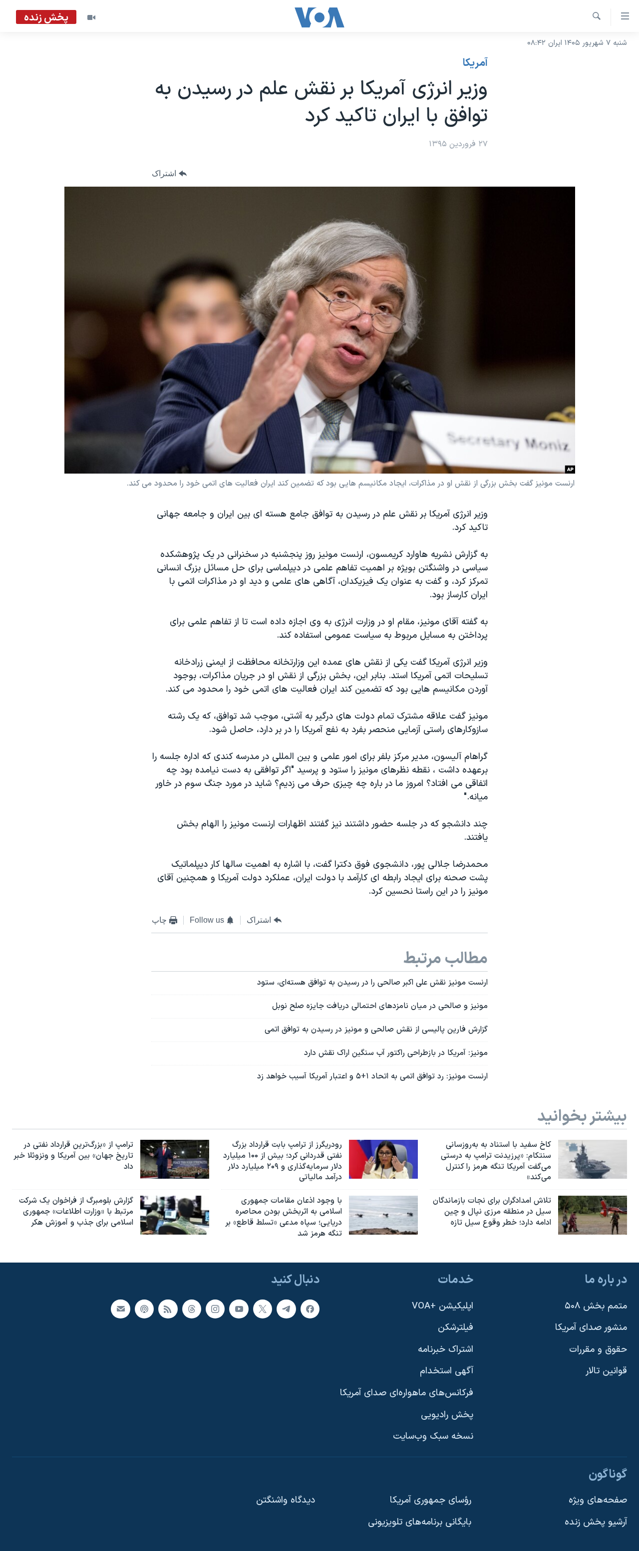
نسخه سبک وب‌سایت (433, 1436)
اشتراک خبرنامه (445, 1349)
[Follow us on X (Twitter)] (262, 1308)
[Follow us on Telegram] (286, 1308)
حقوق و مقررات (598, 1349)
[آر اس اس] (167, 1308)
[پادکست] (144, 1308)
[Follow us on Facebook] (310, 1308)
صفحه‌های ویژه (598, 1500)
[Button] (169, 174)
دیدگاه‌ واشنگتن (285, 1500)
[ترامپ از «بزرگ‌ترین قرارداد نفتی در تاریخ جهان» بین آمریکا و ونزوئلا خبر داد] (174, 1159)
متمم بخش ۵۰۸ (596, 1305)
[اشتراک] (120, 1308)
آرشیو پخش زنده (596, 1522)
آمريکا (475, 63)
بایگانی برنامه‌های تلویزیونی (419, 1522)
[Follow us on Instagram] (215, 1308)
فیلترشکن (455, 1327)
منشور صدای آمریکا (591, 1327)
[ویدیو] (91, 17)
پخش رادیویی (447, 1414)
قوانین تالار (606, 1371)
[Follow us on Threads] (191, 1308)
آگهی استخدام (446, 1371)
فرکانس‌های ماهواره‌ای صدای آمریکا (406, 1393)
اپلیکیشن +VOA (442, 1305)
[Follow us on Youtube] (238, 1308)
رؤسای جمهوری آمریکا (430, 1500)
